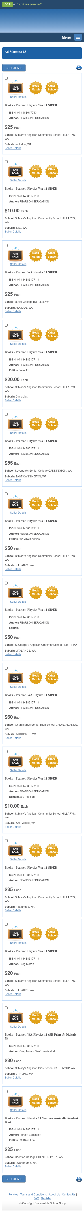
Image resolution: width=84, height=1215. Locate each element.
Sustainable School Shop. (33, 21)
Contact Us (68, 1194)
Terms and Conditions (33, 1194)
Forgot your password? (29, 4)
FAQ (36, 1198)
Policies (13, 1194)
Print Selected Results (79, 68)
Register (46, 1198)
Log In (7, 4)
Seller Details (18, 97)
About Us (54, 1194)
